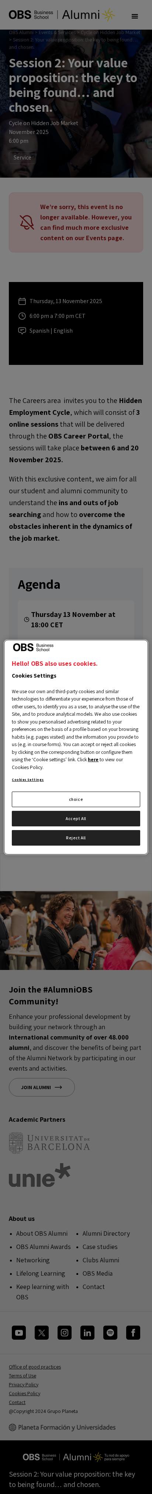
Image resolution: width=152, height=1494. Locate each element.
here (93, 759)
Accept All (76, 818)
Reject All (76, 837)
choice (76, 799)
